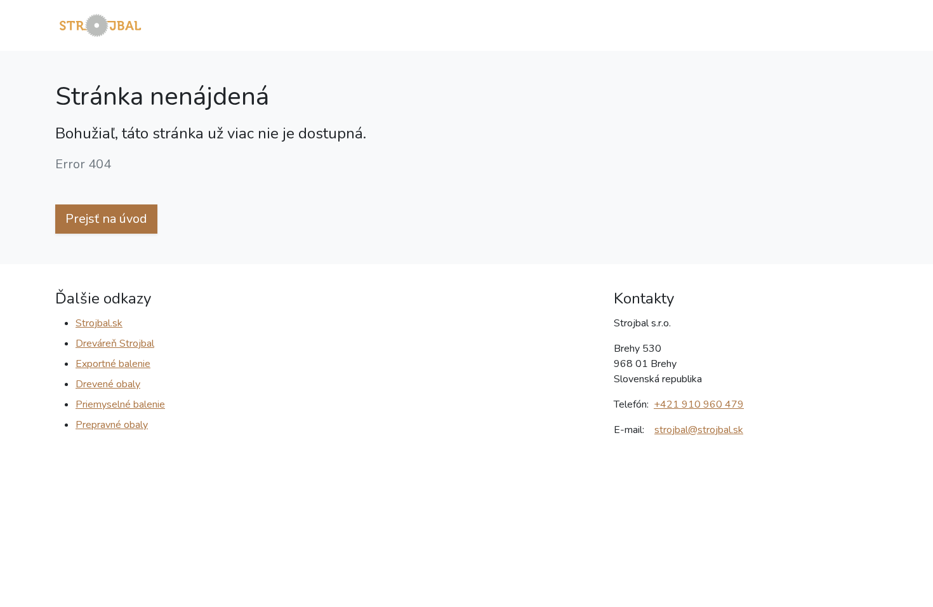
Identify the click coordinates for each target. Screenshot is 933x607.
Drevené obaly (108, 384)
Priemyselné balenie (120, 404)
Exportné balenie (113, 364)
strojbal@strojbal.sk (698, 430)
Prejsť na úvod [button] (106, 218)
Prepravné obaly (112, 425)
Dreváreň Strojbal (115, 343)
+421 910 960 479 (699, 404)
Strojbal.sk (99, 323)
